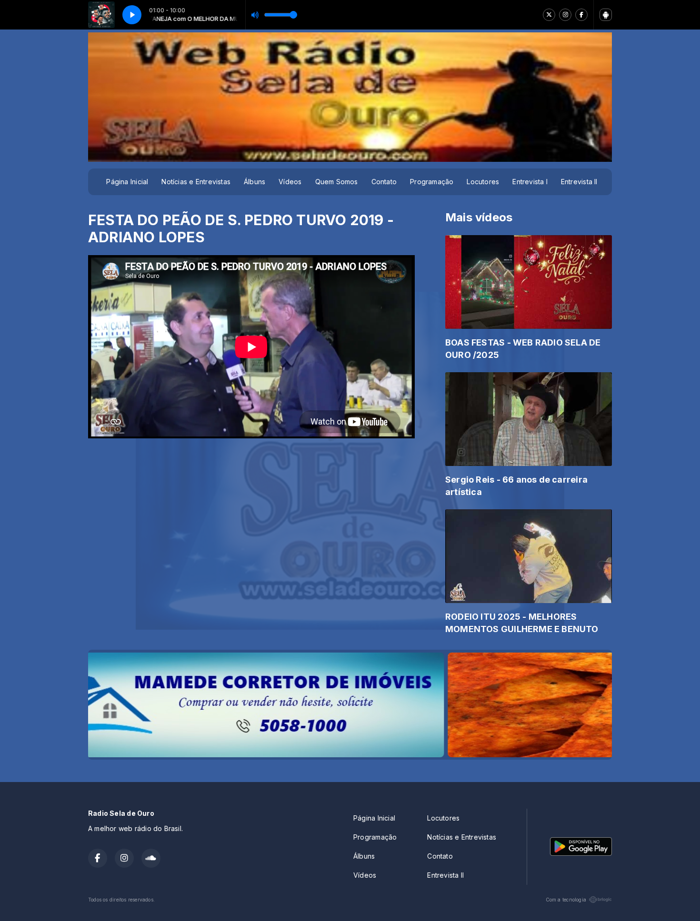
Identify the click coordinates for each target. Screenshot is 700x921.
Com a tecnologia (566, 899)
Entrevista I (530, 182)
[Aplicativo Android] (606, 15)
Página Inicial (127, 182)
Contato (384, 182)
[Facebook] (581, 15)
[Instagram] (565, 15)
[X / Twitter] (549, 15)
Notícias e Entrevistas (195, 182)
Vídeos (290, 182)
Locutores (483, 182)
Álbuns (254, 182)
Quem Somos (336, 182)
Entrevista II (579, 182)
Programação (431, 182)
